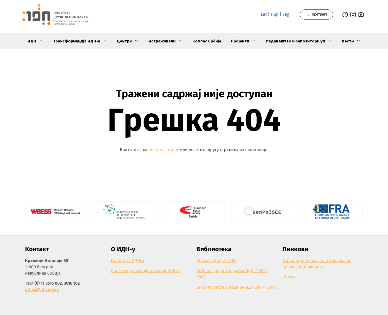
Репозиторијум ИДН (216, 260)
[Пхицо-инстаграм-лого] (353, 14)
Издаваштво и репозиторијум (295, 40)
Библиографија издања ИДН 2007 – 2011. (237, 287)
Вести (348, 40)
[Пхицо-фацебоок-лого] (345, 14)
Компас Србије (206, 40)
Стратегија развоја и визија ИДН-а (145, 270)
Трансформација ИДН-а (76, 40)
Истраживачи (162, 40)
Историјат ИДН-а (127, 260)
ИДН (31, 40)
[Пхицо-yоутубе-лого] (361, 14)
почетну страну (164, 149)
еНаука (289, 276)
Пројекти (240, 40)
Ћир (275, 14)
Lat (264, 14)
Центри (124, 40)
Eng (285, 14)
